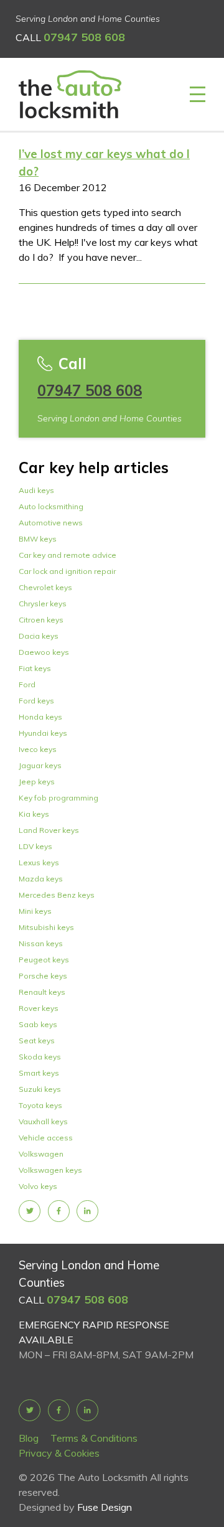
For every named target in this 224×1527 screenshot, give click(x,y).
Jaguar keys (40, 765)
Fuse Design (104, 1507)
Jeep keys (37, 781)
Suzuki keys (40, 1089)
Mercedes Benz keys (57, 895)
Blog (29, 1438)
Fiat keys (35, 668)
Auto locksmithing (51, 506)
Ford (27, 684)
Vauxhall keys (43, 1121)
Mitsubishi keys (46, 927)
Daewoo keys (44, 652)
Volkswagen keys (50, 1170)
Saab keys (38, 1024)
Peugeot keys (44, 959)
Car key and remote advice (67, 555)
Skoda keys (40, 1056)
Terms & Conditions (94, 1438)
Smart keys (39, 1073)
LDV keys (35, 846)
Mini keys (35, 911)
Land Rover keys (49, 830)
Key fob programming (58, 797)
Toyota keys (40, 1105)
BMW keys (38, 538)
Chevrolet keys (45, 587)
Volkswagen (41, 1153)
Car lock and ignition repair (67, 571)
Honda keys (40, 716)
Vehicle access (46, 1137)
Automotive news (51, 522)
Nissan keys (41, 943)
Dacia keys (38, 636)
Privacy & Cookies (59, 1453)
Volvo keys (38, 1186)
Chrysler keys (43, 603)
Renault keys (42, 992)
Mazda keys (41, 878)
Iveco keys (38, 749)
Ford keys (36, 700)
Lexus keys (39, 862)
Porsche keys (43, 975)
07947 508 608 (84, 37)
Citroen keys (41, 619)
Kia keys (34, 814)
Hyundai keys (43, 733)
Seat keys (37, 1040)
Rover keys (38, 1008)
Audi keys (36, 490)
